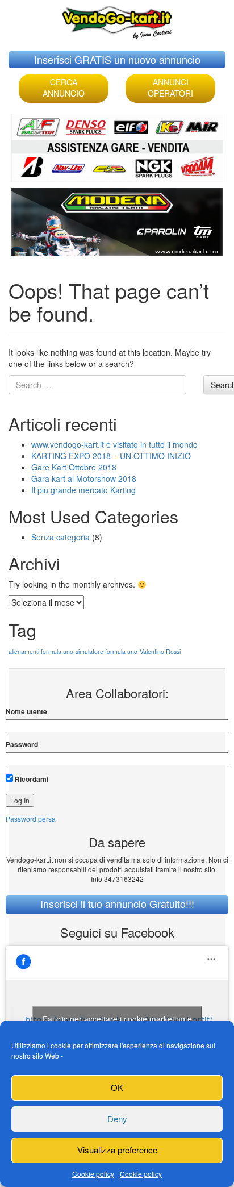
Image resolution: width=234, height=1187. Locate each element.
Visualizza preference (117, 1150)
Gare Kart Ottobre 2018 (73, 467)
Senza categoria (60, 537)
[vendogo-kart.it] (117, 19)
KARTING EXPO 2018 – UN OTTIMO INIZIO (111, 455)
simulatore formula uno (106, 651)
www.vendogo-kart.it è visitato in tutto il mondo (114, 444)
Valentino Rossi (160, 651)
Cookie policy (93, 1173)
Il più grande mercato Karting (83, 489)
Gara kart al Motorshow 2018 (83, 478)
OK (117, 1087)
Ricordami (30, 779)
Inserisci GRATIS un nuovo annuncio (117, 59)
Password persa (31, 818)
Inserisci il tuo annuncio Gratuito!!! (117, 903)
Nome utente (26, 712)
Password (22, 744)
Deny (117, 1118)
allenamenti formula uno (41, 651)
